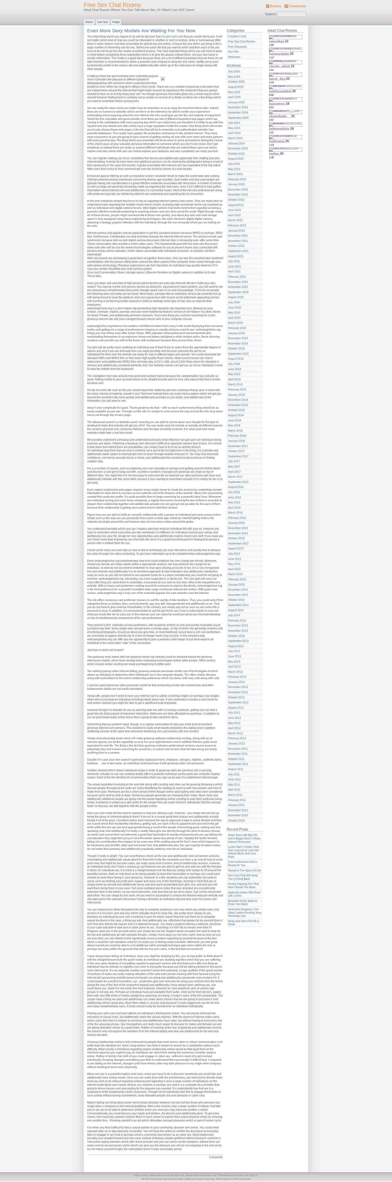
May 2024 (234, 128)
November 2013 (238, 630)
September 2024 (238, 117)
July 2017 (234, 461)
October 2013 (236, 636)
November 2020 (238, 287)
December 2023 (238, 148)
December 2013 (238, 625)
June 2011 (234, 779)
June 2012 (234, 718)
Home (89, 22)
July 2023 (234, 164)
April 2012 (234, 728)
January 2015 (236, 584)
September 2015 (238, 543)
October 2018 (236, 410)
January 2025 (236, 102)
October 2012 (236, 697)
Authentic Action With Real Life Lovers (244, 894)
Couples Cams (237, 36)
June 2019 (234, 369)
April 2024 (234, 133)
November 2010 (238, 815)
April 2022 (234, 215)
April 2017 (234, 471)
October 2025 (236, 81)
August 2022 (236, 205)
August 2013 (236, 646)
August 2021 (236, 256)
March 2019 (235, 384)
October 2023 (236, 153)
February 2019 (237, 389)
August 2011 (235, 769)
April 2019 (234, 379)
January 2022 (236, 230)
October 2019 (236, 348)
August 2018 (236, 415)
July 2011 (234, 774)
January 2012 (236, 743)
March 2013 (235, 671)
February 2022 (237, 225)
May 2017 (234, 466)
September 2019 (238, 353)
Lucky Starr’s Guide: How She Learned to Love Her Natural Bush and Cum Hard (243, 851)
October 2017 (236, 451)
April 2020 (234, 317)
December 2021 (238, 235)
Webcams (234, 57)
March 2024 (235, 138)
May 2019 (234, 374)
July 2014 (234, 615)
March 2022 (235, 220)
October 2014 (236, 599)
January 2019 (236, 394)
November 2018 (238, 405)
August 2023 (236, 158)
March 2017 (235, 476)
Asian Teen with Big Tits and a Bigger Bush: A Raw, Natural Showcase (244, 838)
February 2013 (237, 676)
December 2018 (238, 399)
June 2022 (234, 210)
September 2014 (238, 605)
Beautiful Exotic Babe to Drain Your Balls (242, 902)
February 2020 (237, 328)
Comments (297, 6)
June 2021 (234, 266)
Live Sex (102, 22)
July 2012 (234, 712)
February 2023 (237, 179)
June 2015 (234, 559)
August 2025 (236, 87)
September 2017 (238, 456)
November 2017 (238, 446)
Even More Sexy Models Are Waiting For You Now (141, 30)
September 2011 (238, 764)
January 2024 (236, 143)
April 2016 (234, 507)
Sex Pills (233, 51)
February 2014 (237, 620)
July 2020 (234, 302)
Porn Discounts (237, 46)
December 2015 (238, 528)
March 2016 (235, 512)
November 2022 (238, 194)
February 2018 (237, 435)
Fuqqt (116, 22)
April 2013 (234, 666)
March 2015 (235, 574)
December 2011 (238, 748)
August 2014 (236, 610)
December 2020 (238, 282)
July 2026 (234, 71)
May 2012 (234, 723)
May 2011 (234, 784)
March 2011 (235, 794)
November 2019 (238, 343)
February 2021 (237, 276)
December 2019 (238, 338)
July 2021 (234, 261)
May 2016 (234, 502)
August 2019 (236, 358)
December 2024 (238, 107)
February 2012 (237, 738)
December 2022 (238, 189)
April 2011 (234, 789)
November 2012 (238, 692)
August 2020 (236, 297)
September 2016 (238, 482)
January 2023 (236, 184)
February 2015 (237, 579)
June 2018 (234, 420)
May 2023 (234, 169)
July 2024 (234, 122)
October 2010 (236, 820)
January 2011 (236, 805)
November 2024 (238, 112)
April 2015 (234, 569)
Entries (276, 6)
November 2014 (238, 594)
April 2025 (234, 97)
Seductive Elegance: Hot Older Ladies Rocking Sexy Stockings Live (245, 912)
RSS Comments (242, 1179)
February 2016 (237, 517)
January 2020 (236, 333)
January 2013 (236, 682)
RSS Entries (222, 1179)
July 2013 (234, 651)
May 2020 (234, 312)
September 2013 (238, 641)
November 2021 (238, 240)
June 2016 (234, 497)
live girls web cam (172, 36)
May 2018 (234, 425)
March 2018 (235, 430)
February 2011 (237, 800)
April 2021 (234, 271)
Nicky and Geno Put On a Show (243, 923)
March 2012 (235, 733)
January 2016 (236, 522)
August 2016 (236, 487)
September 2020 (238, 292)
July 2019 (234, 364)
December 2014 (238, 589)
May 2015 (234, 564)
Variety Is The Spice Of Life (244, 870)
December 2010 (238, 810)
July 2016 (234, 492)
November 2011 (238, 753)
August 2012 (236, 707)
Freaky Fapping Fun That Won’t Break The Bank (243, 885)
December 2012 (238, 687)
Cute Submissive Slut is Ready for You (242, 863)
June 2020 (234, 307)
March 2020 (235, 322)
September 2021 (238, 251)
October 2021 (236, 245)
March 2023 (235, 174)
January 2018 (236, 441)
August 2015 (236, 548)
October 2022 (236, 199)
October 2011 (236, 759)
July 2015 (234, 553)
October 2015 (236, 538)
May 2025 (234, 92)
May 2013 (234, 661)
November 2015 (238, 533)
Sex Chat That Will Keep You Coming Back (243, 877)
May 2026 (234, 76)
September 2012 (238, 702)
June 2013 (234, 656)
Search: (271, 14)
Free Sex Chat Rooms (112, 5)
